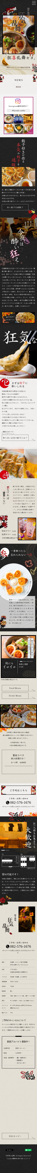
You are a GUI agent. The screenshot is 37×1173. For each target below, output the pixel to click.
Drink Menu (15, 695)
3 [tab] (28, 661)
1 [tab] (21, 661)
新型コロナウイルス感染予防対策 (18, 67)
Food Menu (15, 688)
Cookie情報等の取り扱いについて (18, 1158)
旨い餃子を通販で (15, 207)
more (18, 86)
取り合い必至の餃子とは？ (15, 437)
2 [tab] (24, 661)
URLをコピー (15, 1136)
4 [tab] (31, 661)
